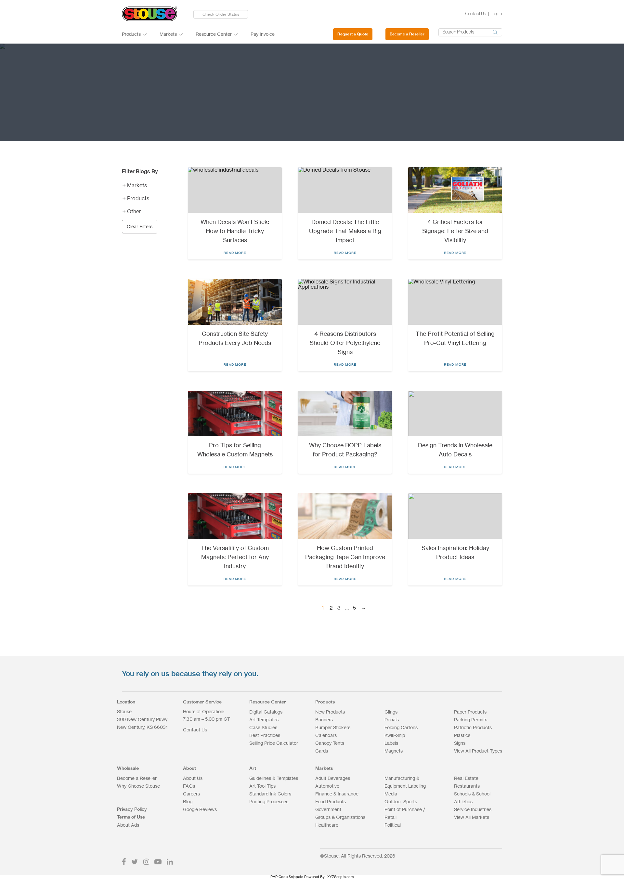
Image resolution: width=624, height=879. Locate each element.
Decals (391, 719)
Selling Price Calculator (273, 743)
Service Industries (472, 809)
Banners (324, 719)
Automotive (327, 786)
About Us (192, 778)
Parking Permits (470, 719)
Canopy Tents (329, 743)
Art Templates (264, 719)
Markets (168, 34)
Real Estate (466, 778)
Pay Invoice (263, 34)
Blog (187, 801)
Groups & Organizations (340, 817)
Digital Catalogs (265, 712)
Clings (390, 712)
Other (134, 211)
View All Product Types (478, 751)
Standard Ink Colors (270, 793)
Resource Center (214, 34)
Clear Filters (139, 226)
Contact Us (475, 14)
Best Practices (264, 735)
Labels (391, 743)
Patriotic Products (473, 727)
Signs (459, 743)
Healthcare (326, 825)
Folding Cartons (401, 727)
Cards (321, 751)
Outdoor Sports (400, 801)
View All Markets (471, 817)
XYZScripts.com (340, 876)
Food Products (330, 801)
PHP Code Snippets (286, 876)
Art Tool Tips (262, 786)
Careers (191, 793)
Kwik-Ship (394, 735)
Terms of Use (131, 817)
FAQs (189, 786)
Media (390, 793)
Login (496, 14)
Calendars (326, 735)
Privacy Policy (132, 809)
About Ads (128, 825)
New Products (330, 712)
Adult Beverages (332, 778)
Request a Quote (352, 34)
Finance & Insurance (336, 793)
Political (392, 825)
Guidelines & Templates (273, 778)
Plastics (462, 735)
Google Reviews (200, 809)
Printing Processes (268, 801)
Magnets (393, 751)
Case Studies (263, 727)
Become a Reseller (407, 34)
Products (131, 34)
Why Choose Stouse (138, 786)
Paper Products (470, 712)
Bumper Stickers (332, 727)
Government (328, 809)
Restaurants (467, 786)
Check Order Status (220, 14)
